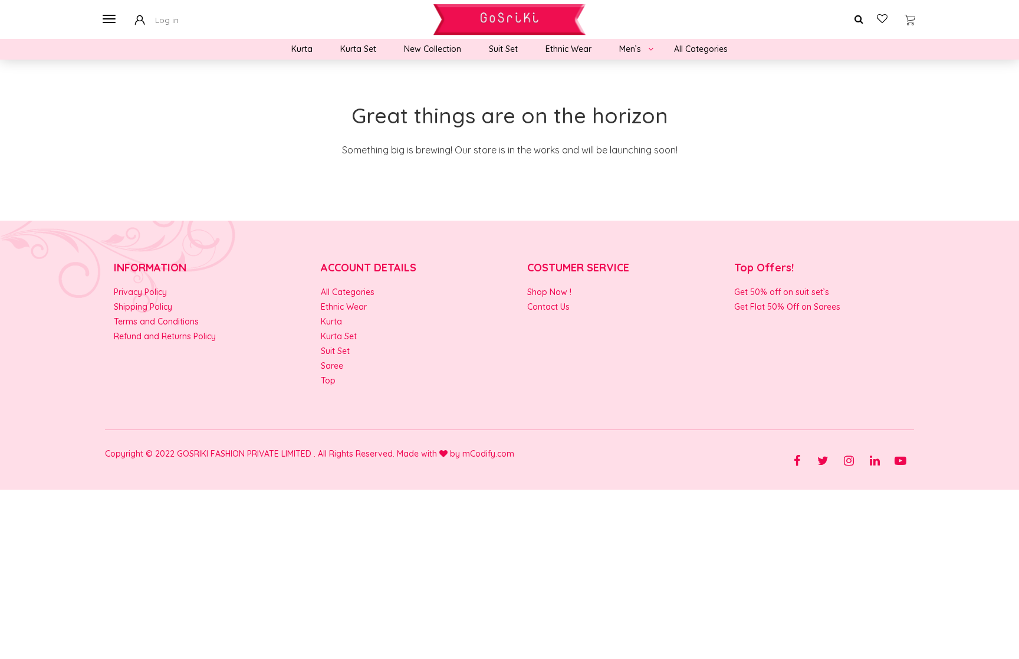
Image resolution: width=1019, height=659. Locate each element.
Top (328, 380)
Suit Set (503, 49)
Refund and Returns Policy (165, 336)
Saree (332, 365)
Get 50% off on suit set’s (781, 292)
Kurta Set (358, 49)
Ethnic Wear (568, 49)
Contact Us (548, 306)
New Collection (432, 49)
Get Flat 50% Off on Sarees (787, 306)
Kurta (302, 49)
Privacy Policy (140, 292)
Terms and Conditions (156, 321)
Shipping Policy (143, 306)
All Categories (701, 49)
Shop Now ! (549, 292)
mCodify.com (488, 453)
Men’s (630, 49)
